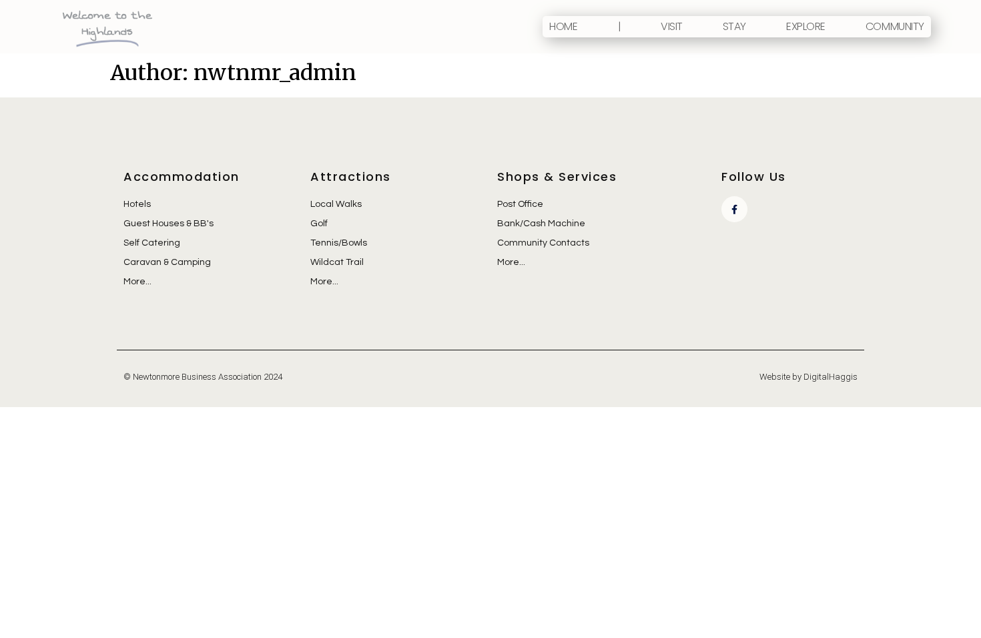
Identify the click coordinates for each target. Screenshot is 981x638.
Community (895, 26)
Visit (672, 26)
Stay (734, 26)
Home (563, 26)
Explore (806, 26)
